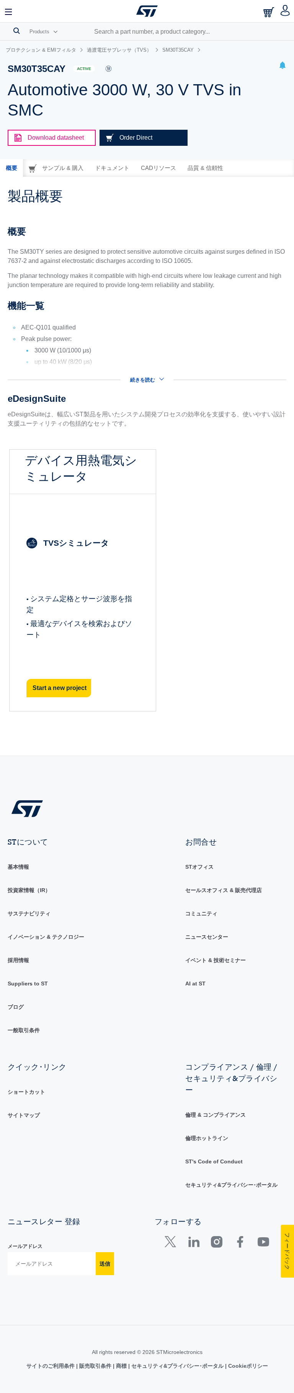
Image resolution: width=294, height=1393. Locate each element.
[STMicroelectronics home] (147, 11)
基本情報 (18, 867)
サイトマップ (24, 1115)
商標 (121, 1366)
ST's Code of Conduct (214, 1161)
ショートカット (26, 1092)
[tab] (11, 168)
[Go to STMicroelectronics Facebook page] (239, 1243)
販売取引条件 (95, 1366)
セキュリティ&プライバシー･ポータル (231, 1185)
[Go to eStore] (269, 12)
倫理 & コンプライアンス (215, 1115)
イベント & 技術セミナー (215, 960)
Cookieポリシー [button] (247, 1366)
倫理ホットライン (206, 1138)
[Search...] (17, 31)
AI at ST (195, 983)
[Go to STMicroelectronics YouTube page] (263, 1243)
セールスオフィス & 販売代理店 (223, 890)
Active (84, 69)
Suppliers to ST (28, 983)
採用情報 (18, 960)
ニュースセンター (206, 937)
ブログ (16, 1007)
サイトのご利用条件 (51, 1366)
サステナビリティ (29, 913)
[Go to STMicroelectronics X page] (172, 1243)
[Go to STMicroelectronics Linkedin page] (193, 1243)
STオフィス (199, 867)
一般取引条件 (24, 1030)
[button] (9, 11)
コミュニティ (201, 913)
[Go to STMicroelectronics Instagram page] (216, 1243)
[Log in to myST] (285, 11)
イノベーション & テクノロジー (46, 937)
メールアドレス (25, 1246)
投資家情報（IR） (29, 890)
